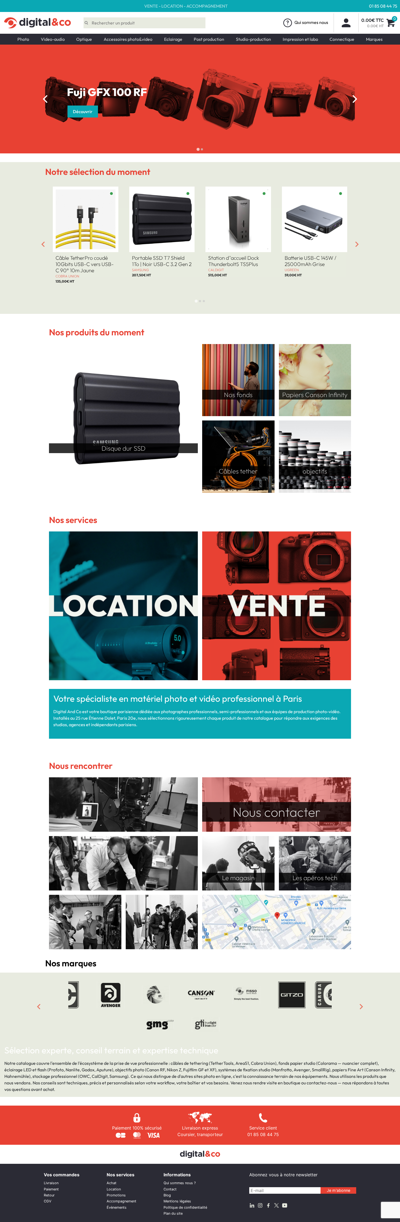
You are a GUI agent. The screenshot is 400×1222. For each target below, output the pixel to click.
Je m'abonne (338, 1190)
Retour (49, 1195)
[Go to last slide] (43, 244)
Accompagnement (121, 1201)
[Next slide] (357, 244)
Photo (23, 39)
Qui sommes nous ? (180, 1183)
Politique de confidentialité (185, 1207)
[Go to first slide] (355, 99)
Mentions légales (177, 1201)
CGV (47, 1201)
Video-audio (53, 39)
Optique (84, 39)
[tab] (198, 149)
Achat (111, 1183)
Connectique (342, 39)
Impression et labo (300, 39)
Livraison (51, 1183)
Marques (374, 39)
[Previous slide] (45, 99)
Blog (167, 1195)
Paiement (51, 1189)
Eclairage (173, 39)
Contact (170, 1189)
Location (114, 1189)
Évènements (117, 1207)
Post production (209, 39)
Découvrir (143, 111)
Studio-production (253, 39)
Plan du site (173, 1213)
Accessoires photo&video (128, 39)
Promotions (116, 1195)
